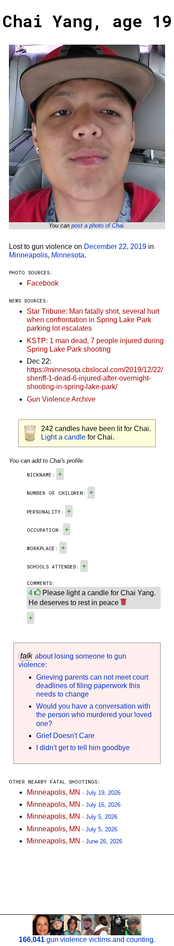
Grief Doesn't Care (65, 735)
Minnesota (67, 255)
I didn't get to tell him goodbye (83, 747)
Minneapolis (28, 255)
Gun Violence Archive (61, 399)
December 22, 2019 (115, 246)
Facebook (42, 283)
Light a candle (63, 437)
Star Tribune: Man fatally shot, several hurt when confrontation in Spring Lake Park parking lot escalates (93, 319)
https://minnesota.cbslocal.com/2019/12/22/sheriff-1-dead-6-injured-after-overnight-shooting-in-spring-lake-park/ (95, 378)
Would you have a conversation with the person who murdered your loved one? (94, 714)
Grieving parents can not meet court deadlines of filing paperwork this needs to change (92, 685)
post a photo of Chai (97, 225)
